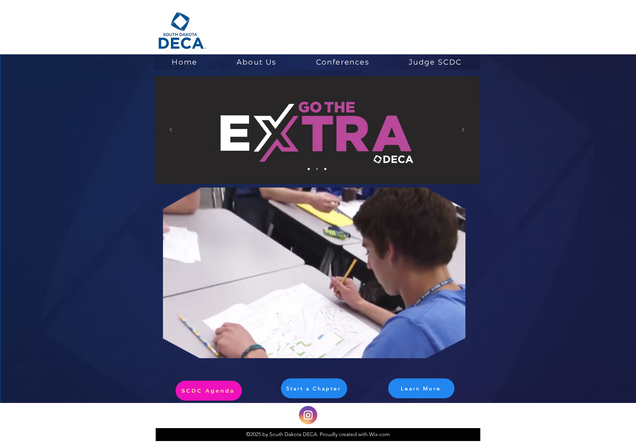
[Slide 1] (309, 169)
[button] (457, 351)
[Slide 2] (317, 169)
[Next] (463, 130)
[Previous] (171, 130)
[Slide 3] (325, 169)
